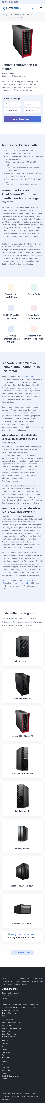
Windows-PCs (28, 15)
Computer (15, 15)
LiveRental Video (8, 1020)
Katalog (4, 15)
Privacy (4, 1055)
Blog (3, 1046)
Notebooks (6, 1070)
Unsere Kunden (7, 1031)
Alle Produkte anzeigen (22, 953)
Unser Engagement (9, 1034)
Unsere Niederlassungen (11, 1023)
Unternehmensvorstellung (11, 1028)
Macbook (5, 1073)
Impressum (6, 1052)
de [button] (32, 8)
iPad (3, 1064)
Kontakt (4, 1049)
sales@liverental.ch (11, 1013)
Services (5, 1043)
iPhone (4, 1079)
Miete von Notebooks (21, 583)
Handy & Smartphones (10, 1076)
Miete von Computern (29, 376)
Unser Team (6, 1025)
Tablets (4, 1062)
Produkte (5, 1041)
